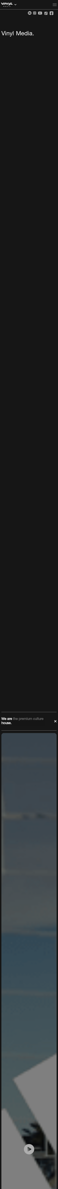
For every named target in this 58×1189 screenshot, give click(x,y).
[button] (26, 4)
